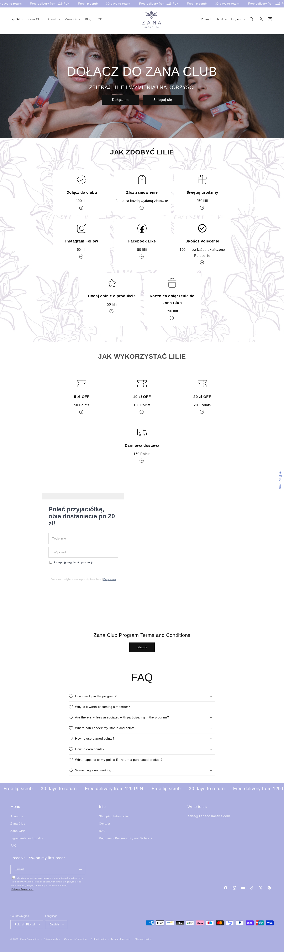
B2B (102, 831)
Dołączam (120, 100)
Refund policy (98, 939)
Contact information (75, 939)
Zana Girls (17, 831)
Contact (104, 823)
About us (16, 816)
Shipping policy (143, 939)
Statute (142, 647)
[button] (16, 19)
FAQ (13, 845)
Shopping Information (114, 816)
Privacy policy (52, 939)
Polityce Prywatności (22, 889)
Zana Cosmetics (29, 939)
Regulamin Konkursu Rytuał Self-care (126, 838)
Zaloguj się (162, 100)
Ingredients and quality (26, 838)
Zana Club (17, 823)
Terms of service (120, 939)
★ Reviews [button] (280, 480)
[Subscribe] (80, 869)
